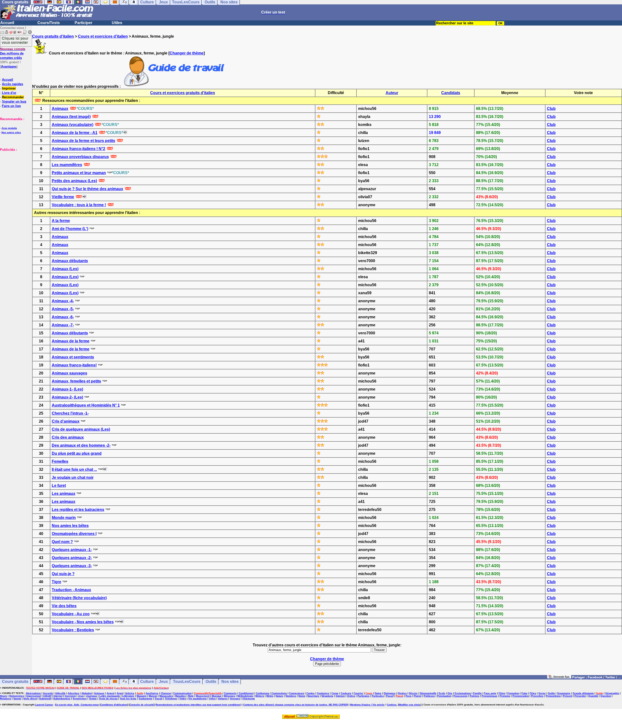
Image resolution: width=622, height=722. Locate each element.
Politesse (429, 696)
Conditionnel (246, 693)
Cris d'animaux (65, 421)
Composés (230, 693)
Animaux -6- (63, 317)
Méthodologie (245, 696)
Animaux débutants (70, 261)
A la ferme (61, 221)
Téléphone (171, 698)
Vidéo (182, 698)
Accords (48, 693)
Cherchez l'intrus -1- (70, 413)
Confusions (262, 693)
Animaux (60, 109)
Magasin (142, 696)
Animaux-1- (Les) (67, 389)
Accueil (7, 23)
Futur (524, 693)
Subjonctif (45, 698)
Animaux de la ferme (70, 341)
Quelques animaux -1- (72, 550)
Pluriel (418, 696)
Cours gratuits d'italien (53, 36)
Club (551, 109)
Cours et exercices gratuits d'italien (182, 93)
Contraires (323, 693)
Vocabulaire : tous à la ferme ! (79, 205)
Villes (212, 698)
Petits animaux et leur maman (79, 173)
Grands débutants (583, 693)
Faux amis (490, 693)
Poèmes (474, 696)
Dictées (402, 693)
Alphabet (86, 693)
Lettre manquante (109, 696)
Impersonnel (33, 696)
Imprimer (9, 88)
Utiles (117, 23)
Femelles (60, 461)
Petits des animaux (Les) (74, 181)
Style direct (30, 698)
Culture (147, 681)
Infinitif (47, 696)
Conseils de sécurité (142, 704)
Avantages (9, 66)
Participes (363, 696)
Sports (17, 698)
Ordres (351, 696)
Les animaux (63, 493)
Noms (301, 696)
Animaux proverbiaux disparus (80, 157)
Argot (120, 693)
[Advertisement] (14, 176)
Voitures (223, 698)
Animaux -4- (63, 301)
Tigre (56, 582)
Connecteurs (296, 693)
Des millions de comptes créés (12, 53)
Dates (378, 693)
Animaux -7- (63, 325)
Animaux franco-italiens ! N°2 (78, 149)
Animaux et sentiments (73, 357)
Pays (409, 696)
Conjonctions (279, 693)
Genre (542, 693)
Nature (279, 696)
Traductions (145, 698)
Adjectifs (60, 693)
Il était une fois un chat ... (74, 469)
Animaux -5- (63, 309)
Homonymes (16, 696)
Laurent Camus (44, 704)
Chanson (166, 693)
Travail (159, 698)
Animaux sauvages (69, 373)
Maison (153, 696)
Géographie (612, 693)
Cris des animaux (68, 437)
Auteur (392, 93)
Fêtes (533, 693)
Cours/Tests (48, 23)
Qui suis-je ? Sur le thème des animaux (87, 189)
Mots (191, 696)
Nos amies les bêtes (70, 526)
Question (605, 696)
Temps (93, 698)
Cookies (392, 704)
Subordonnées (61, 698)
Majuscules (166, 696)
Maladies (180, 696)
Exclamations (463, 693)
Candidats (450, 93)
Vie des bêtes (64, 606)
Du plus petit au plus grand (77, 453)
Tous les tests (128, 698)
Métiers (259, 696)
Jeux (163, 681)
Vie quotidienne (197, 698)
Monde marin (64, 518)
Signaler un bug (14, 101)
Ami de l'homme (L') (70, 229)
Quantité (593, 696)
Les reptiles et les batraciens (78, 510)
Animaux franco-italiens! (74, 365)
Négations (327, 696)
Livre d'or (9, 93)
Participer (83, 23)
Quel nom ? (62, 542)
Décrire (413, 693)
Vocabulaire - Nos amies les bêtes (83, 622)
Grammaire (563, 693)
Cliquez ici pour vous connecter (15, 40)
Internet (57, 696)
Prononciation (520, 696)
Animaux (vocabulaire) (72, 125)
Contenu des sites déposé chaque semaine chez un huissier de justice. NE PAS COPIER (295, 704)
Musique (217, 696)
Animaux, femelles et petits (76, 381)
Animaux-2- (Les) (67, 397)
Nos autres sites (11, 132)
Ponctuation (444, 696)
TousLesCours (186, 681)
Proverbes (537, 696)
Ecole (442, 693)
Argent (110, 693)
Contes (310, 693)
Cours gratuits (15, 681)
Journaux (91, 696)
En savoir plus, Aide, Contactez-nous (77, 704)
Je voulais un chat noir (73, 477)
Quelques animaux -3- (72, 566)
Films (502, 693)
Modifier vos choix (410, 704)
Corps (334, 693)
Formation (513, 693)
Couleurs (346, 693)
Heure (3, 696)
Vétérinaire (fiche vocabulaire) (79, 598)
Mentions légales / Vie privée (367, 704)
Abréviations (33, 693)
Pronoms (505, 696)
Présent (567, 696)
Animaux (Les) (65, 269)
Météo (269, 696)
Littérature (128, 696)
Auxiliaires (152, 693)
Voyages (235, 698)
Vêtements (248, 698)
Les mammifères (67, 165)
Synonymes (80, 698)
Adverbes (73, 693)
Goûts (551, 693)
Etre (450, 693)
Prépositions (553, 696)
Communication (182, 693)
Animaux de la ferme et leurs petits (83, 141)
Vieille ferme (63, 197)
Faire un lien (11, 106)
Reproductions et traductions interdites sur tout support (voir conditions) (198, 704)
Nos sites (230, 681)
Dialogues (390, 693)
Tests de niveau (108, 698)
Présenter (580, 696)
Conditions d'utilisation (113, 704)
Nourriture (313, 696)
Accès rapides (12, 84)
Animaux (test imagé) (71, 117)
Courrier (358, 693)
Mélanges (229, 696)
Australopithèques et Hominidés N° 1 (86, 405)
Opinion (340, 696)
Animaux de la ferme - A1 (74, 133)
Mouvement (202, 696)
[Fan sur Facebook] (559, 677)
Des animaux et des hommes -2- (81, 445)
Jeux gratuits (9, 128)
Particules (378, 696)
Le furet (59, 485)
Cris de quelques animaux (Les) (81, 429)
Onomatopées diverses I (74, 534)
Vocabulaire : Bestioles (73, 630)
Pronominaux (489, 696)
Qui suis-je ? (63, 574)
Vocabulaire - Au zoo (71, 614)
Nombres (290, 696)
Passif (390, 696)
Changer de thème (187, 53)
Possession (460, 696)
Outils (211, 681)
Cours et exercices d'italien (103, 36)
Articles (129, 693)
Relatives (5, 698)
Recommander (13, 97)
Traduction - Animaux (71, 590)
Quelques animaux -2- (72, 558)
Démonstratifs (428, 693)
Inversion (70, 696)
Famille (477, 693)
